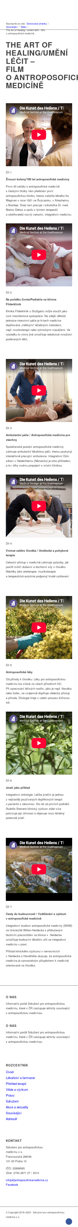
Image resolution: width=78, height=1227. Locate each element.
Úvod (9, 1071)
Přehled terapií (16, 1083)
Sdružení (12, 1101)
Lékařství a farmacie (20, 1077)
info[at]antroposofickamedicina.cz (27, 1180)
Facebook (12, 1184)
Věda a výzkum (17, 1089)
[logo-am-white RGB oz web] (32, 8)
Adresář (11, 1118)
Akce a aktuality (17, 1107)
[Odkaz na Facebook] (69, 1221)
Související (13, 1113)
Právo (10, 1095)
